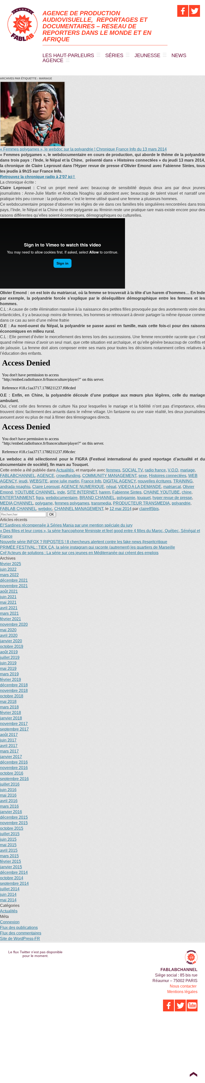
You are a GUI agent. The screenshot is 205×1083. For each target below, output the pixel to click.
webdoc (45, 509)
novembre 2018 (14, 690)
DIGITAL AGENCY (119, 481)
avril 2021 (9, 608)
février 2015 (10, 861)
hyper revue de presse (172, 498)
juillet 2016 (10, 784)
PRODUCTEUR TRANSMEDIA (141, 503)
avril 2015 (9, 850)
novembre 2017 (14, 723)
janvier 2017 (11, 757)
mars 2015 (9, 856)
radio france (155, 470)
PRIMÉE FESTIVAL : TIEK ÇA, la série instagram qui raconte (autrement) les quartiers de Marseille (87, 547)
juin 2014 (8, 894)
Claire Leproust (46, 487)
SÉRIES (114, 55)
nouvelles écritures (154, 481)
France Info (91, 481)
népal (111, 487)
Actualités (65, 470)
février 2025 (10, 564)
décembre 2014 (14, 872)
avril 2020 (9, 635)
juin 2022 (8, 569)
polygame (44, 503)
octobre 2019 (11, 646)
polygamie (126, 498)
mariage (187, 470)
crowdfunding (68, 475)
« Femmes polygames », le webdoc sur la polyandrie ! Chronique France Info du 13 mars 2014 (83, 149)
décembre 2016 (14, 762)
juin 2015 (8, 839)
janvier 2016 (11, 812)
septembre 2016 (14, 779)
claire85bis (149, 509)
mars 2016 (9, 806)
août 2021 (9, 591)
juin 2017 (8, 740)
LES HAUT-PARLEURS (68, 55)
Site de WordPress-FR (20, 938)
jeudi (23, 481)
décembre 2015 (14, 817)
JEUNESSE (147, 55)
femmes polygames (72, 503)
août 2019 (9, 652)
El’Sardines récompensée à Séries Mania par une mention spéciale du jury (66, 525)
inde (61, 492)
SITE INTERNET (82, 492)
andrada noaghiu (15, 487)
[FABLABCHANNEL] (23, 24)
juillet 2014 (10, 889)
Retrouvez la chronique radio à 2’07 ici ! (38, 177)
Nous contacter (183, 986)
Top (193, 1074)
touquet (143, 498)
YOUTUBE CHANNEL (35, 492)
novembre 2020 (14, 624)
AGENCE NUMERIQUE (82, 487)
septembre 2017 (14, 729)
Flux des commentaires (20, 933)
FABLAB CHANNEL (18, 509)
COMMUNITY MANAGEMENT (109, 475)
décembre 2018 (14, 685)
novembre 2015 (14, 823)
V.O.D (173, 470)
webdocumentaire (62, 498)
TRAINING (182, 481)
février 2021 (10, 619)
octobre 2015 (11, 828)
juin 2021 (8, 597)
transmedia (101, 503)
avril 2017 (9, 746)
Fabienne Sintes (127, 492)
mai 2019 (8, 668)
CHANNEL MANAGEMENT (78, 509)
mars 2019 (9, 674)
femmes (113, 470)
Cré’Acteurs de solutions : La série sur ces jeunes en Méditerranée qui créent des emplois (79, 553)
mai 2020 (8, 630)
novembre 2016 (14, 768)
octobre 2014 (11, 878)
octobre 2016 (11, 773)
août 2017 (9, 735)
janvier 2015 (11, 867)
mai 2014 (8, 900)
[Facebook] (182, 11)
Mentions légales (182, 992)
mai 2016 (8, 795)
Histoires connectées (167, 475)
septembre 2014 (14, 883)
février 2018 (10, 712)
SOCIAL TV (132, 470)
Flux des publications (19, 927)
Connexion (10, 922)
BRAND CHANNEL (97, 498)
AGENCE (52, 60)
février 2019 (10, 679)
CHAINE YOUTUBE (162, 492)
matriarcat (172, 487)
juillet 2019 (10, 657)
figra (40, 498)
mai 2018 (8, 701)
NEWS (179, 55)
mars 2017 (9, 751)
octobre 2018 (11, 696)
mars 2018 (9, 707)
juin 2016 (8, 790)
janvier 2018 (11, 718)
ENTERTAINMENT (17, 498)
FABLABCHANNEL (17, 475)
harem (104, 492)
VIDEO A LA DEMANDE (139, 487)
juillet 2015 (10, 834)
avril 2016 (9, 801)
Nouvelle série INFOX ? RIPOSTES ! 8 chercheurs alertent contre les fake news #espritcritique (83, 542)
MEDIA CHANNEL (16, 503)
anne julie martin (64, 481)
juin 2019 (8, 663)
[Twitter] (194, 11)
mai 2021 (8, 602)
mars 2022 (9, 575)
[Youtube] (192, 1005)
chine (187, 492)
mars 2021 (9, 613)
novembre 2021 (14, 586)
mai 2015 (8, 845)
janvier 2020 (11, 641)
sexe (142, 475)
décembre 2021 (14, 580)
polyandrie (181, 503)
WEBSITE (39, 481)
